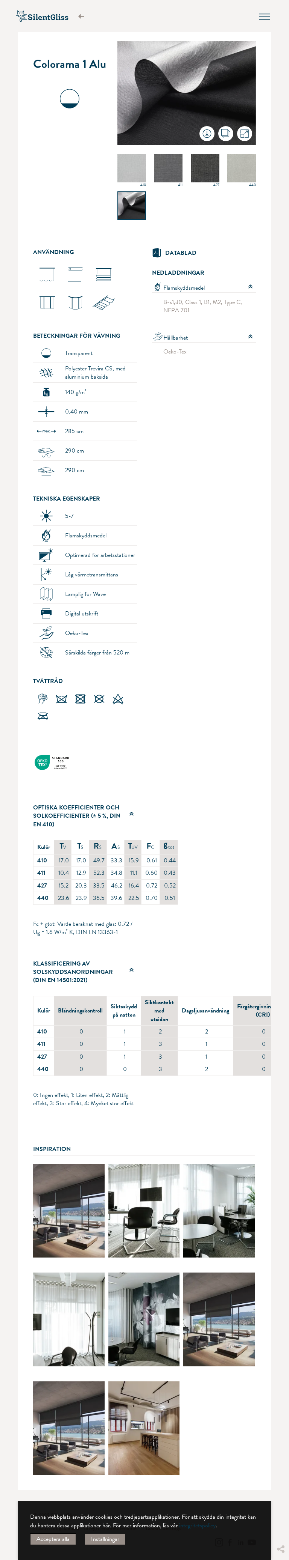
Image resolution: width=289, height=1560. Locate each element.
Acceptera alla (53, 1538)
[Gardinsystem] (47, 286)
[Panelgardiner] (47, 314)
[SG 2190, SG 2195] (104, 314)
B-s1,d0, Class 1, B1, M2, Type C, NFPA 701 (202, 306)
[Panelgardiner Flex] (75, 314)
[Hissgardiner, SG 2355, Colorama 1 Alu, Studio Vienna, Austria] (144, 1428)
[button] (280, 1493)
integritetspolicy (197, 1525)
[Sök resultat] (84, 16)
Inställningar (105, 1538)
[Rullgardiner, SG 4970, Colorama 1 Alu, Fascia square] (69, 1428)
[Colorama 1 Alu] (131, 208)
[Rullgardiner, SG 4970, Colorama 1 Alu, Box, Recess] (219, 1319)
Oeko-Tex (175, 351)
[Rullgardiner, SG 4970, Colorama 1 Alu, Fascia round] (69, 1211)
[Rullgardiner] (75, 286)
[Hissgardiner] (104, 286)
